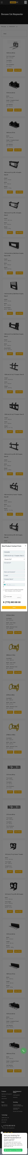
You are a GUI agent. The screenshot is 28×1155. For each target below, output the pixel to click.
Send (14, 607)
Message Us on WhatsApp (14, 1150)
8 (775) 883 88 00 (12, 602)
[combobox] (5, 584)
